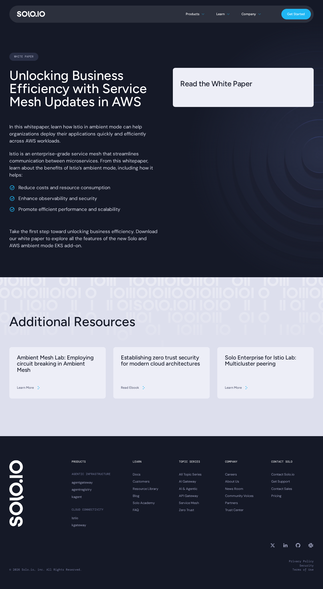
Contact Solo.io (282, 474)
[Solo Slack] (310, 545)
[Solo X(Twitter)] (272, 545)
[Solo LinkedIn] (285, 545)
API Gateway (188, 496)
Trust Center (234, 510)
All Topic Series (190, 474)
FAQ (136, 510)
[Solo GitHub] (298, 545)
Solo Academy (144, 503)
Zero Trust (186, 510)
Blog (136, 496)
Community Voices (239, 496)
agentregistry (82, 490)
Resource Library (145, 489)
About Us (232, 482)
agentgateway (82, 483)
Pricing (276, 496)
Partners (231, 503)
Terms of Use (303, 569)
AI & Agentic (188, 489)
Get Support (280, 482)
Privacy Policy (301, 561)
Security (307, 565)
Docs (137, 474)
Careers (231, 474)
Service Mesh (189, 503)
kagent (77, 497)
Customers (141, 482)
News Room (234, 489)
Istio (75, 518)
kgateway (79, 525)
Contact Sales (281, 489)
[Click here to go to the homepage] (31, 14)
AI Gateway (187, 482)
